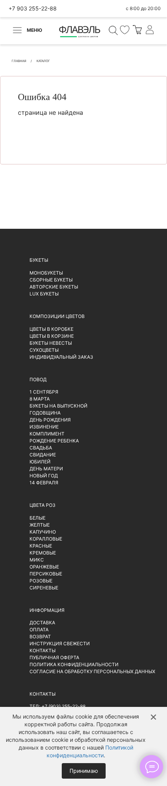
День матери (46, 469)
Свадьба (41, 448)
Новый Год (44, 476)
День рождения (50, 420)
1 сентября (44, 392)
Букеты (39, 260)
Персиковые (46, 574)
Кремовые (43, 553)
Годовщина (45, 413)
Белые (37, 518)
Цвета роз (43, 505)
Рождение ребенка (54, 441)
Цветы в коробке (51, 329)
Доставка (42, 622)
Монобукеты (46, 273)
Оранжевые (44, 567)
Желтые (40, 525)
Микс (37, 560)
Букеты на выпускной (58, 406)
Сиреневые (44, 588)
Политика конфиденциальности (74, 664)
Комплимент (47, 434)
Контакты (43, 650)
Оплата (39, 629)
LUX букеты (44, 294)
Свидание (43, 455)
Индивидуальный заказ (61, 357)
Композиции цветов (57, 316)
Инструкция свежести (60, 643)
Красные (41, 546)
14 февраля (44, 482)
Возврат (40, 636)
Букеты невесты (51, 343)
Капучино (43, 532)
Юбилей (40, 462)
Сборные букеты (51, 280)
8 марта (40, 399)
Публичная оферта (54, 657)
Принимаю (84, 770)
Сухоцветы (44, 350)
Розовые (41, 581)
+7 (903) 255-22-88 (63, 706)
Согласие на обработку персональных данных (92, 671)
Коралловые (46, 539)
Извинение (44, 427)
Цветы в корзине (52, 336)
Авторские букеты (54, 287)
